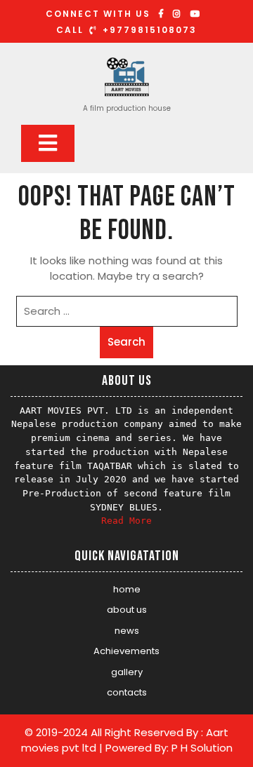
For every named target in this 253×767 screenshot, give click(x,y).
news (127, 630)
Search (126, 341)
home (127, 589)
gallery (127, 672)
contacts (127, 692)
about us (127, 609)
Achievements (126, 651)
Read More (126, 520)
